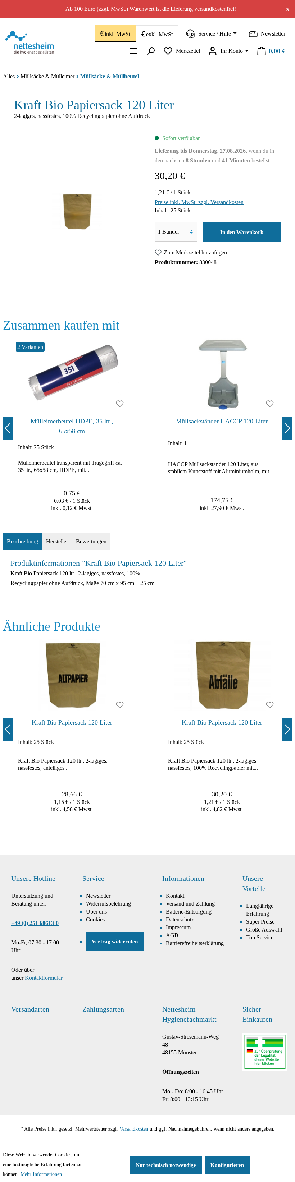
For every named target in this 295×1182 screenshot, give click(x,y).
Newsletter (98, 896)
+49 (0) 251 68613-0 (35, 923)
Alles (9, 76)
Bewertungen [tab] (91, 541)
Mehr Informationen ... (44, 1174)
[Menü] (133, 51)
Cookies (95, 919)
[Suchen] (150, 51)
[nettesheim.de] (31, 42)
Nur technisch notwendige (166, 1165)
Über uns (96, 912)
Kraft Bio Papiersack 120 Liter (72, 722)
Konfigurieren (227, 1165)
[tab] (22, 542)
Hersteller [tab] (57, 541)
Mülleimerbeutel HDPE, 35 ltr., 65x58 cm (72, 426)
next (286, 428)
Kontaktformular (43, 978)
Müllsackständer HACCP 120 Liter (222, 421)
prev (8, 428)
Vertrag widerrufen (115, 941)
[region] (147, 428)
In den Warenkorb (241, 232)
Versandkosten (133, 1129)
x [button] (288, 9)
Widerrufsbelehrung (108, 904)
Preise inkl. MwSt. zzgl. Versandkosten (199, 202)
